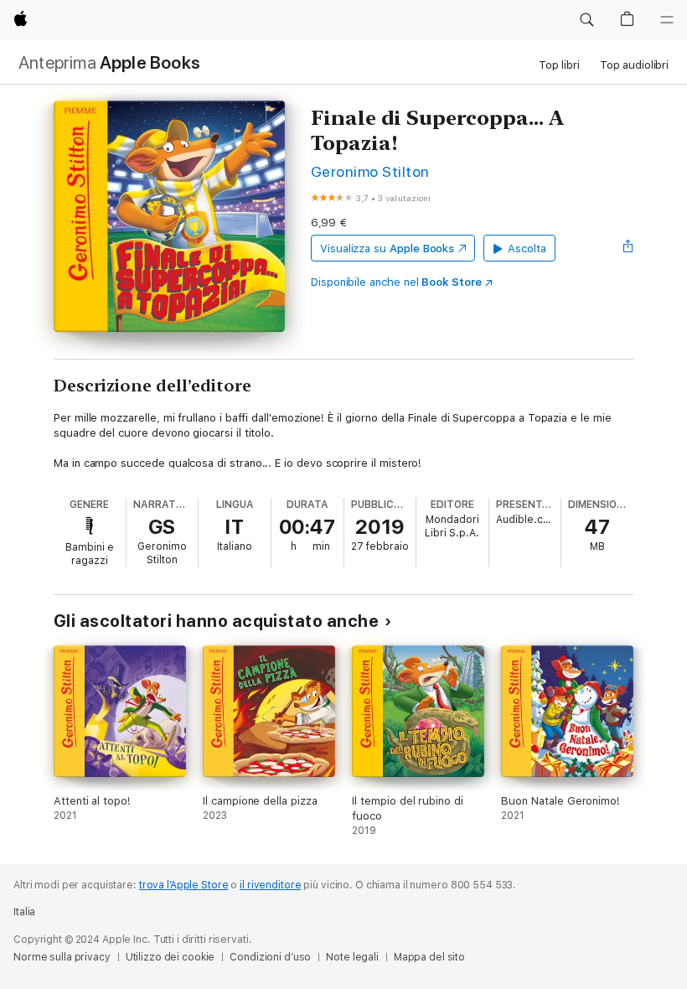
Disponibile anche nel (396, 282)
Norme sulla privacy (62, 957)
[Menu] (667, 20)
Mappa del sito (429, 957)
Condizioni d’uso (270, 957)
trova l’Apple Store (184, 885)
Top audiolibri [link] (634, 65)
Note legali (352, 957)
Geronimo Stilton (370, 171)
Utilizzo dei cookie (170, 957)
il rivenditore (270, 885)
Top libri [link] (559, 65)
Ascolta (527, 248)
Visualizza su (387, 248)
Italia (24, 912)
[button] (586, 20)
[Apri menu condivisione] (628, 248)
